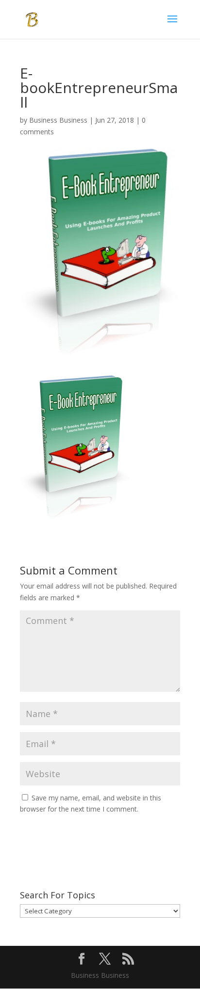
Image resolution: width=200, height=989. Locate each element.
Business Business (58, 120)
